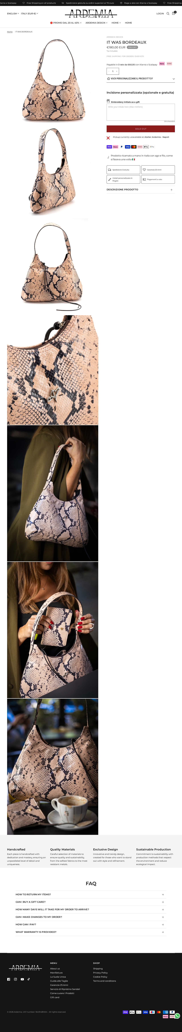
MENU (53, 963)
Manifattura (56, 972)
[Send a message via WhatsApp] (177, 1016)
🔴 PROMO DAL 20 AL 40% (64, 22)
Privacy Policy (100, 972)
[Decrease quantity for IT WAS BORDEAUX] (109, 71)
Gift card (54, 997)
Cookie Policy (100, 976)
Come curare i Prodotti (62, 993)
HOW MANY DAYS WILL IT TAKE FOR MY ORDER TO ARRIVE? (52, 909)
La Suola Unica (58, 976)
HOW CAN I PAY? (26, 924)
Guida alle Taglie (59, 981)
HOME (115, 22)
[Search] (168, 13)
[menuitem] (65, 23)
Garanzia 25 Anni (59, 985)
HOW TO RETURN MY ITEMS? (33, 894)
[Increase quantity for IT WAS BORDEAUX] (117, 71)
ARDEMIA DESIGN (95, 22)
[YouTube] (24, 979)
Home (10, 32)
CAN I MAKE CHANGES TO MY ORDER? (39, 917)
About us (55, 968)
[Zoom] (92, 42)
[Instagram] (17, 979)
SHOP (96, 963)
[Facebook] (10, 979)
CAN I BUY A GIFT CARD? (31, 902)
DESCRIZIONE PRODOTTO (122, 189)
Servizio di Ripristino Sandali (65, 989)
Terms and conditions (104, 981)
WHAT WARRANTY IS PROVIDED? (36, 932)
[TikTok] (31, 979)
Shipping (98, 968)
